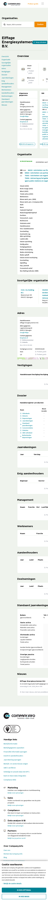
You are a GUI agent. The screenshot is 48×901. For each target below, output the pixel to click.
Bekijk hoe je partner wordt (17, 838)
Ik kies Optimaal (24, 890)
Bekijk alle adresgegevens (27, 144)
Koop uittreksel (41, 42)
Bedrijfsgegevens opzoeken (14, 748)
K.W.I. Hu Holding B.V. (27, 291)
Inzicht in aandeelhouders (13, 756)
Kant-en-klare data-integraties (15, 776)
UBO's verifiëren (10, 768)
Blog (5, 857)
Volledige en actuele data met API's (16, 772)
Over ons (7, 850)
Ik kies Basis (24, 896)
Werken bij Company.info (13, 854)
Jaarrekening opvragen (12, 760)
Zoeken (40, 24)
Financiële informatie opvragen (15, 752)
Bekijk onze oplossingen (16, 793)
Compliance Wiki (10, 780)
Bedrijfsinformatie (10, 744)
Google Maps (24, 116)
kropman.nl (24, 122)
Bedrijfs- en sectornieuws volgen (16, 764)
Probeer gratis (33, 4)
